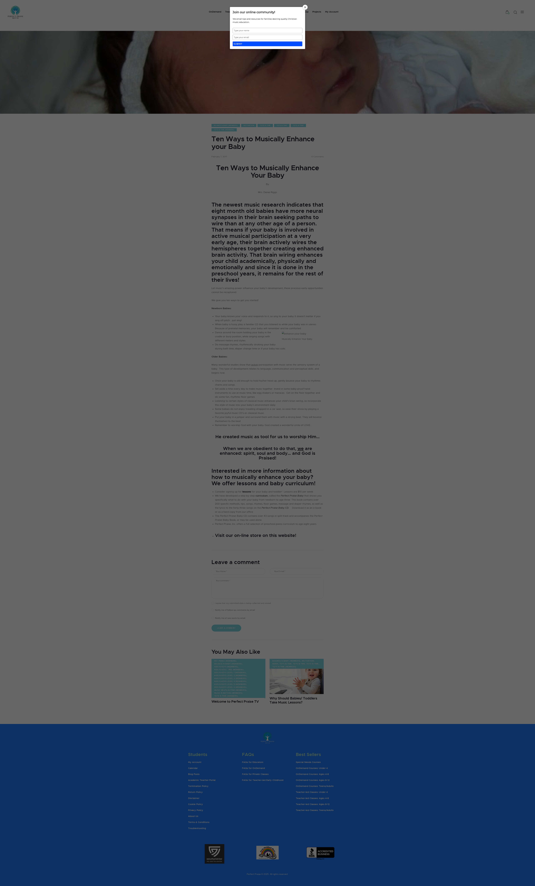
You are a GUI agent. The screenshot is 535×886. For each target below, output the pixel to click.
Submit (238, 44)
